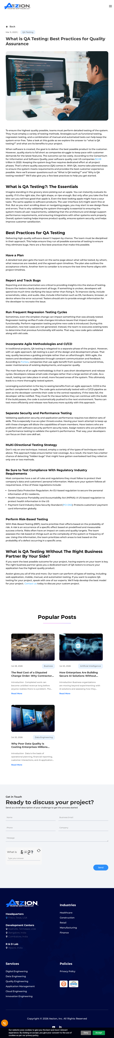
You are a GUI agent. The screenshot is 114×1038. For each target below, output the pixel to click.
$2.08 (98, 159)
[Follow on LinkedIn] (60, 1027)
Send (100, 867)
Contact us (30, 583)
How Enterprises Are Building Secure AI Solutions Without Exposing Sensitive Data (78, 674)
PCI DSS (67, 505)
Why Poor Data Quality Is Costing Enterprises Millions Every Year (29, 745)
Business (48, 666)
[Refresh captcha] (38, 850)
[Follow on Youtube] (53, 1027)
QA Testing (27, 32)
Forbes (25, 362)
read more (16, 693)
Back (10, 26)
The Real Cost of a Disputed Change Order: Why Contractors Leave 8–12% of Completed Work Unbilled (32, 674)
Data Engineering (44, 737)
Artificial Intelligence (90, 666)
